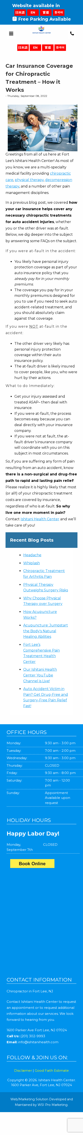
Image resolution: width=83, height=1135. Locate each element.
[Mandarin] (46, 12)
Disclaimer (23, 1070)
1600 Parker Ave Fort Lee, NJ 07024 (37, 1030)
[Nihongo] (20, 12)
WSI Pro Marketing (53, 1105)
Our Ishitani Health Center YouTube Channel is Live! (40, 675)
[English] (33, 12)
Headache (32, 555)
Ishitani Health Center (40, 519)
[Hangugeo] (58, 12)
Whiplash (31, 563)
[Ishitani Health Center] (43, 864)
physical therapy (29, 180)
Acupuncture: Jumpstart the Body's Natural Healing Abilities (45, 631)
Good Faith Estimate (52, 1070)
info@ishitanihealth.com (38, 1042)
